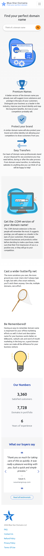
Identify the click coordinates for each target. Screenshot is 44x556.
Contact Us (8, 534)
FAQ (5, 529)
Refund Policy (9, 538)
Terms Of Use (9, 547)
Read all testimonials (22, 497)
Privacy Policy (9, 543)
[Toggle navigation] (39, 4)
